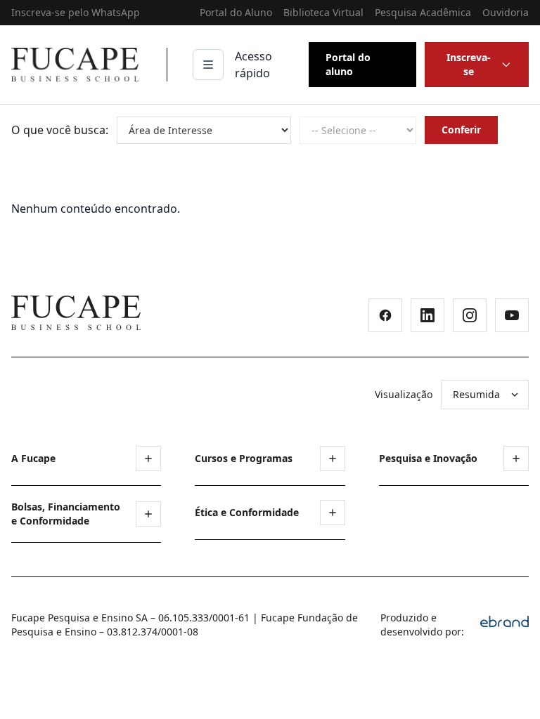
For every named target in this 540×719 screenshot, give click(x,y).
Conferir (461, 129)
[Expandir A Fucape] (148, 458)
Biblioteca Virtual (323, 12)
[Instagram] (470, 315)
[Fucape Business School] (76, 313)
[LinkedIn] (427, 315)
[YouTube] (512, 315)
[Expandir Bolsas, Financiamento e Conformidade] (148, 514)
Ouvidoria (505, 12)
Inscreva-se (468, 64)
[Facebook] (385, 315)
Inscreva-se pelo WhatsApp (75, 12)
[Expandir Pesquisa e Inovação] (516, 458)
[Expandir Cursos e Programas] (332, 458)
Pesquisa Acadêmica (423, 12)
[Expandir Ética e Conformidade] (332, 512)
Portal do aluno (348, 64)
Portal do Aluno (236, 12)
